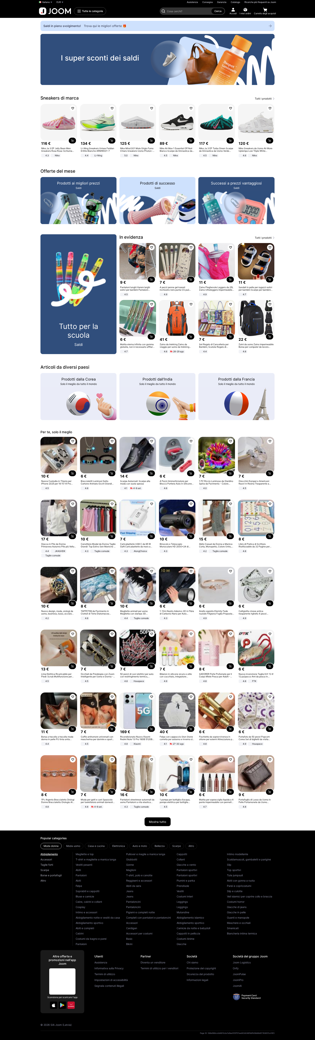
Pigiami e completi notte (140, 912)
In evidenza (131, 237)
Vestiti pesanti (84, 864)
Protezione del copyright (201, 968)
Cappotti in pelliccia (188, 933)
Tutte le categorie (92, 11)
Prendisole (183, 885)
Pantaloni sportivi (187, 870)
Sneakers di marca (59, 98)
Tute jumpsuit (235, 875)
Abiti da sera (133, 885)
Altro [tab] (191, 845)
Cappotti (182, 854)
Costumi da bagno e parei (91, 938)
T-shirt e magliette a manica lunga (96, 859)
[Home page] (55, 11)
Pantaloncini (133, 901)
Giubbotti (131, 859)
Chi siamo (192, 962)
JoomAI (237, 985)
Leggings (182, 901)
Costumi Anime (185, 938)
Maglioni (131, 870)
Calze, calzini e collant (89, 901)
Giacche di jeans (236, 907)
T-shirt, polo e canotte (139, 875)
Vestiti (180, 891)
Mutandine (183, 912)
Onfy (236, 968)
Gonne (130, 864)
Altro (43, 880)
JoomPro (238, 980)
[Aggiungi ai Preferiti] (73, 108)
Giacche (181, 944)
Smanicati (233, 928)
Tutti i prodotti (263, 98)
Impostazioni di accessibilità (111, 980)
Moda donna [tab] (51, 845)
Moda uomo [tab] (73, 845)
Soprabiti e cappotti (87, 891)
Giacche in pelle (236, 912)
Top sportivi (234, 870)
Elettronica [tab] (118, 845)
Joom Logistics (242, 962)
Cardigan (131, 928)
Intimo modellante (237, 854)
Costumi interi (185, 896)
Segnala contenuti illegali (109, 985)
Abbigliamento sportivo (89, 922)
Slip (229, 864)
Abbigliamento (49, 854)
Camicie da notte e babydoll (193, 928)
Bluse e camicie (85, 896)
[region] (157, 59)
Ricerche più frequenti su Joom (260, 2)
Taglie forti (46, 864)
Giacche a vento (186, 864)
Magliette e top (85, 854)
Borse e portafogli (51, 875)
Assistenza (192, 2)
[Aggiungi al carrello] (72, 140)
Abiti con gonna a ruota (241, 880)
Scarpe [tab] (176, 845)
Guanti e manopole (238, 917)
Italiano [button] (46, 2)
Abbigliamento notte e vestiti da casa (98, 917)
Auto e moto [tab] (140, 845)
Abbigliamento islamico (190, 917)
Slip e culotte (234, 891)
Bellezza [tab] (160, 845)
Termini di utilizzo (104, 974)
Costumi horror (235, 901)
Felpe (79, 885)
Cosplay (80, 907)
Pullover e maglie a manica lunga (145, 854)
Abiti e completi (85, 928)
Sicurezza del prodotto (200, 974)
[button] (53, 1005)
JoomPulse (239, 974)
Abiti (78, 870)
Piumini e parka (186, 880)
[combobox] (188, 11)
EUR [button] (59, 2)
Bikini (129, 944)
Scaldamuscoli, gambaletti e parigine (249, 859)
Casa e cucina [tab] (96, 845)
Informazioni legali (197, 980)
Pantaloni (81, 875)
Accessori (46, 859)
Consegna (207, 2)
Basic (129, 938)
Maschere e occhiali (238, 922)
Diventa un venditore (153, 962)
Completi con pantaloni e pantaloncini (148, 917)
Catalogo (235, 2)
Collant (181, 859)
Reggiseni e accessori (139, 880)
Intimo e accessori (86, 912)
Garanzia (221, 2)
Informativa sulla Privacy (109, 968)
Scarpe (44, 870)
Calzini (79, 933)
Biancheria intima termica (242, 933)
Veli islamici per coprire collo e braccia (249, 896)
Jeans (129, 891)
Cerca (217, 11)
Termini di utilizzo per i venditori (159, 968)
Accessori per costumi (139, 933)
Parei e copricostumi (239, 885)
